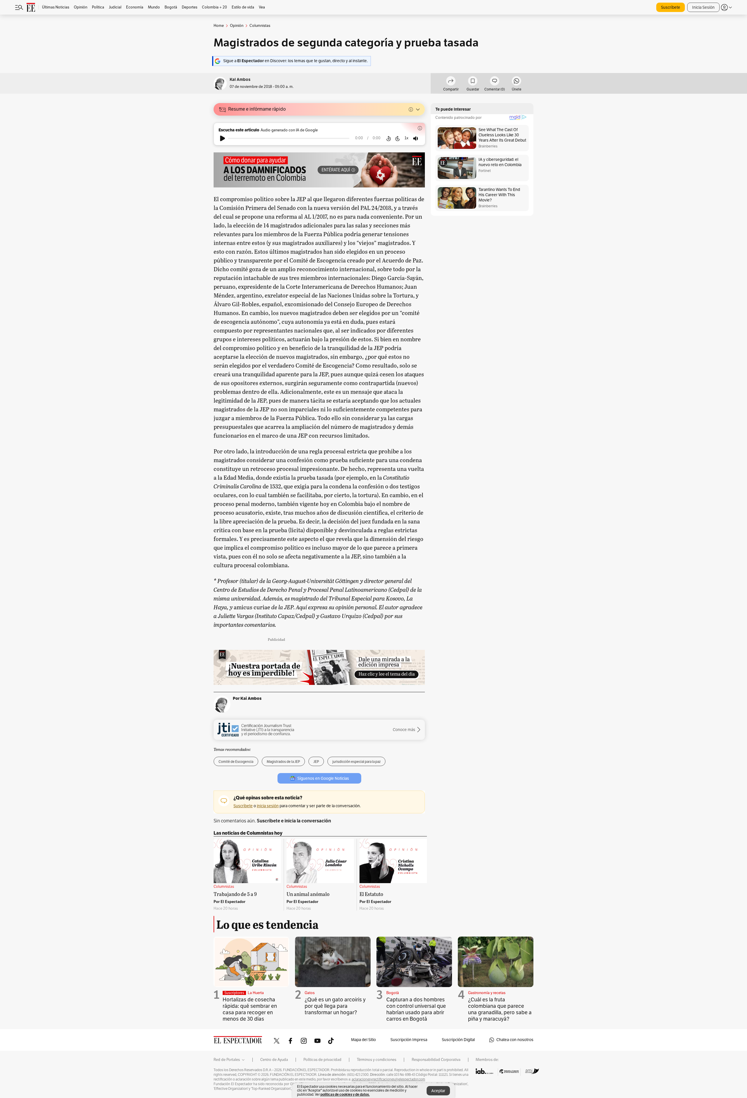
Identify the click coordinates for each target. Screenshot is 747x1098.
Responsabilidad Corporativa (436, 1060)
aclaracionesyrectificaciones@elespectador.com (388, 1079)
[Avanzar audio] (397, 138)
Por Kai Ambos (247, 698)
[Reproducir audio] (222, 138)
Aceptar (438, 1090)
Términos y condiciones (376, 1060)
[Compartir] (450, 81)
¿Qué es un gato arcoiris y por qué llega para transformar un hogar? (335, 1006)
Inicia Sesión (703, 7)
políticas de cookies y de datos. (345, 1094)
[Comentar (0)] (494, 81)
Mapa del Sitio (363, 1039)
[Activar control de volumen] (415, 138)
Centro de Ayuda (274, 1060)
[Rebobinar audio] (388, 138)
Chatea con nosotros (514, 1039)
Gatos (310, 993)
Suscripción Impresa (408, 1039)
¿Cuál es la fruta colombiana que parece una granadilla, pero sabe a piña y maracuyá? (500, 1009)
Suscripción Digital (458, 1039)
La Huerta (256, 993)
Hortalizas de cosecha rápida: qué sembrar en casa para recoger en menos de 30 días (250, 1009)
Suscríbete (670, 7)
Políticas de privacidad (322, 1060)
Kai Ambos (240, 79)
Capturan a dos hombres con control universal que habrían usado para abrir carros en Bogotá (416, 1009)
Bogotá (392, 993)
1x (406, 138)
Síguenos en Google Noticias (323, 778)
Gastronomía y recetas (486, 993)
